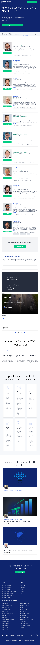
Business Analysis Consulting (24, 232)
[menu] (38, 2)
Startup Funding (15, 144)
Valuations (28, 71)
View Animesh (7, 142)
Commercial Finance (24, 180)
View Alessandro (7, 195)
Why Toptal (23, 585)
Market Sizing (21, 198)
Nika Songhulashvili (16, 60)
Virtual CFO (24, 178)
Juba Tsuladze (15, 42)
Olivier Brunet (15, 96)
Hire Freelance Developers (6, 585)
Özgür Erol (15, 78)
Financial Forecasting (31, 178)
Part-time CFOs (23, 615)
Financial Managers (16, 108)
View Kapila (7, 231)
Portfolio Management (22, 144)
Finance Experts (5, 603)
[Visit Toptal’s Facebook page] (34, 635)
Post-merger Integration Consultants (26, 619)
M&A (32, 71)
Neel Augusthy (15, 114)
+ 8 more (28, 126)
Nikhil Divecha (15, 203)
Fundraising (22, 91)
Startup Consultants (23, 621)
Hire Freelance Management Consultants (9, 591)
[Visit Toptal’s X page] (31, 635)
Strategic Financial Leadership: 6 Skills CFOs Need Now (17, 521)
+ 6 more (29, 73)
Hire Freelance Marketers (6, 589)
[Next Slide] (24, 332)
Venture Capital (29, 125)
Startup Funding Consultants (7, 605)
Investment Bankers (24, 609)
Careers (22, 591)
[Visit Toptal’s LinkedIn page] (28, 635)
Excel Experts (4, 617)
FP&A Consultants (5, 625)
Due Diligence (32, 53)
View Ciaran (7, 160)
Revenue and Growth (19, 519)
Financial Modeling (22, 53)
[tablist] (20, 332)
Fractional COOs (5, 629)
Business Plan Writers (5, 607)
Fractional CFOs (15, 53)
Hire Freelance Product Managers (8, 595)
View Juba (7, 52)
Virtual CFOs (22, 627)
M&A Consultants (23, 611)
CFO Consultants (5, 611)
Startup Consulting (15, 216)
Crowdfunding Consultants (6, 615)
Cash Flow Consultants (6, 609)
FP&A (27, 107)
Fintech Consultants (5, 623)
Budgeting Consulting (30, 89)
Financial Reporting (24, 55)
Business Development (16, 55)
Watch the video (9, 307)
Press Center (23, 589)
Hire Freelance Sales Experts (7, 597)
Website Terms (26, 640)
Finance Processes (18, 490)
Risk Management (23, 126)
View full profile (7, 46)
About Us (22, 593)
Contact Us (23, 587)
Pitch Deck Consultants (24, 617)
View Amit (7, 177)
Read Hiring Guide (20, 266)
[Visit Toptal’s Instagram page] (37, 635)
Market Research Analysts (25, 613)
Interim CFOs (22, 108)
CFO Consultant (15, 73)
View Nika (7, 70)
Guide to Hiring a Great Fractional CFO (12, 256)
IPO (29, 162)
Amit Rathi (15, 167)
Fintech (28, 53)
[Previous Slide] (15, 332)
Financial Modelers (5, 621)
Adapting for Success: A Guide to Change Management (16, 492)
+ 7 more (30, 55)
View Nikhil (7, 213)
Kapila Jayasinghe (16, 221)
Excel (20, 73)
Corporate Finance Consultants (7, 613)
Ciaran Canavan (16, 149)
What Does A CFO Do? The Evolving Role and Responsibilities (18, 550)
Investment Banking (21, 162)
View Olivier (7, 106)
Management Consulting (8, 490)
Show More (14, 51)
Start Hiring (20, 246)
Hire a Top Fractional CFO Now (12, 25)
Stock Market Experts (24, 623)
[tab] (18, 332)
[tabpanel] (20, 324)
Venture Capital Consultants (25, 625)
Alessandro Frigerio (16, 185)
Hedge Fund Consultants (24, 605)
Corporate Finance (22, 125)
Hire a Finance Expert (32, 1)
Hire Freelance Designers (6, 587)
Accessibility (32, 640)
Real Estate (24, 73)
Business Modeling (28, 91)
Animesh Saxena (16, 132)
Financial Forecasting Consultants (8, 619)
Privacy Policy (21, 640)
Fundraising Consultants (24, 603)
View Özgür (7, 88)
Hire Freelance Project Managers (8, 593)
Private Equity (21, 196)
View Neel (7, 124)
